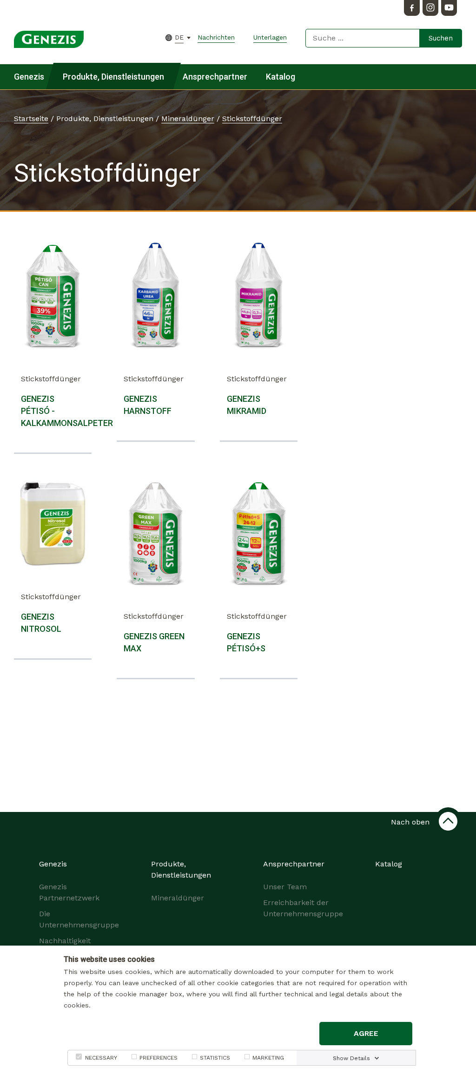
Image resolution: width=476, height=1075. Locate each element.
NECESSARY (101, 1058)
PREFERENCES (158, 1058)
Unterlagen (270, 37)
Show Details (351, 1058)
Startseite (31, 118)
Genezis (29, 76)
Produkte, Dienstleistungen (113, 76)
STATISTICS (215, 1058)
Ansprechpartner (215, 76)
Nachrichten (216, 37)
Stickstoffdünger (252, 118)
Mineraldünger (187, 118)
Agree (366, 1033)
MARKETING (268, 1058)
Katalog (280, 76)
